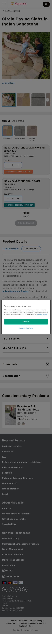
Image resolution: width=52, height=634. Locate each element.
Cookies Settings (26, 328)
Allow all (26, 322)
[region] (26, 317)
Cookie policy (42, 314)
